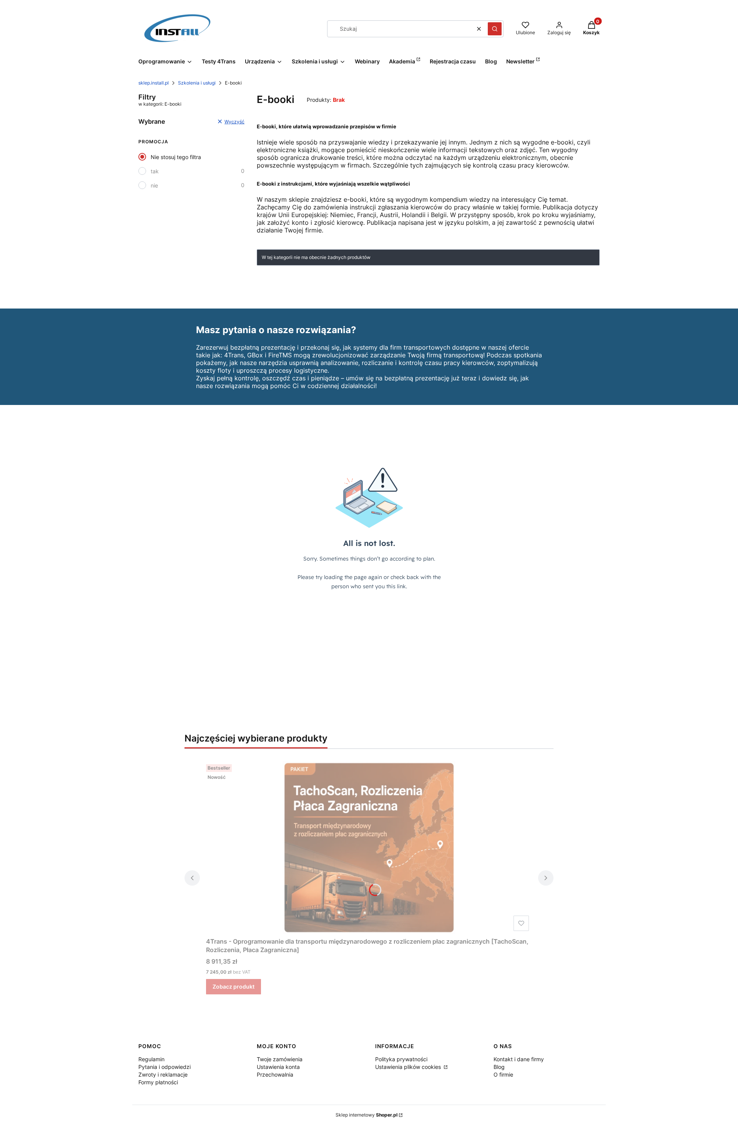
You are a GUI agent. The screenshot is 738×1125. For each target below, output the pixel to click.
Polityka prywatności (401, 1059)
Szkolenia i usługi (197, 83)
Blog (499, 1067)
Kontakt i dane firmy (519, 1059)
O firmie (503, 1074)
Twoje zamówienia (280, 1059)
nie (154, 185)
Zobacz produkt (233, 986)
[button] (495, 28)
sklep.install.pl (153, 83)
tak (155, 171)
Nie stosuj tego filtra (176, 157)
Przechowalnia (275, 1074)
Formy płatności (158, 1082)
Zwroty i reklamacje (163, 1074)
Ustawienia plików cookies (408, 1067)
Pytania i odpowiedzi (164, 1067)
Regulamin (151, 1059)
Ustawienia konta (278, 1067)
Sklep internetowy (366, 1115)
